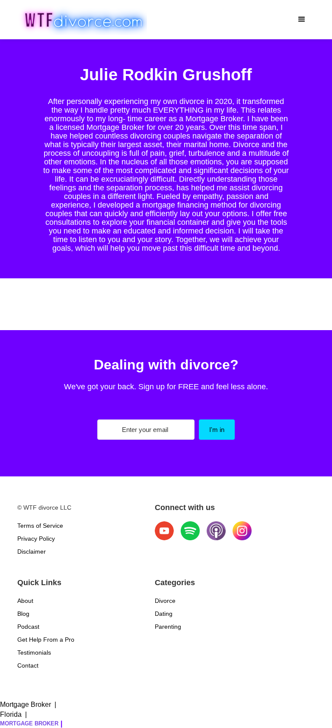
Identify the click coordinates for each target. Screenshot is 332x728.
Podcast (28, 626)
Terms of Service (40, 525)
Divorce (165, 600)
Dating (163, 613)
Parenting (168, 626)
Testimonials (34, 652)
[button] (302, 19)
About (25, 600)
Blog (23, 613)
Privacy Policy (36, 538)
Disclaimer (31, 551)
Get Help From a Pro (45, 639)
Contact (27, 665)
